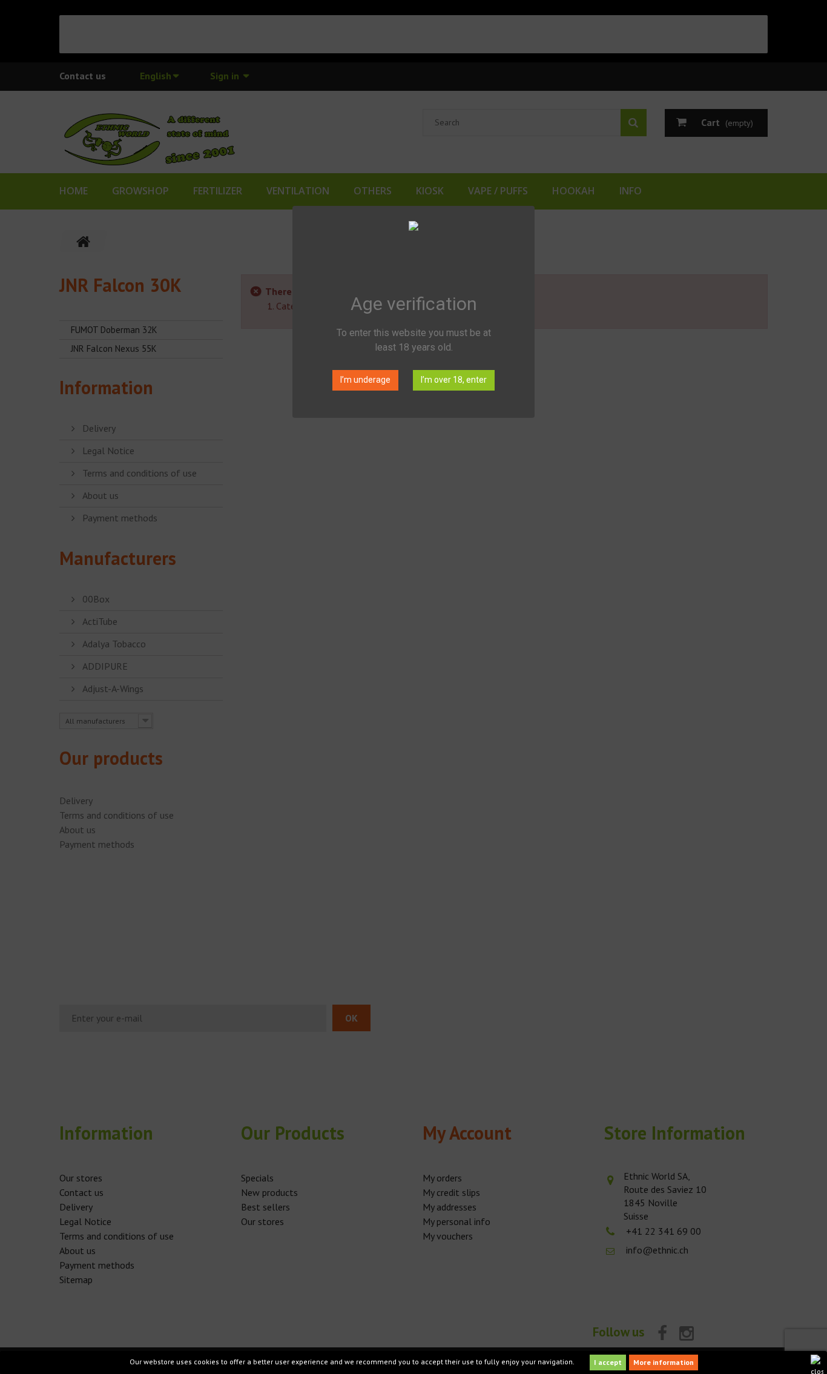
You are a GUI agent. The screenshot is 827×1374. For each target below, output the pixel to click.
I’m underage (365, 380)
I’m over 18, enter (454, 380)
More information (663, 1362)
